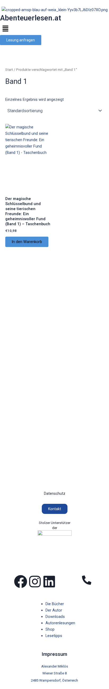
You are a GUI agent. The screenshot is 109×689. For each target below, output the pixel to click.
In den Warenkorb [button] (27, 241)
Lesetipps (54, 635)
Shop (50, 629)
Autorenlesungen (60, 623)
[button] (54, 29)
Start (9, 70)
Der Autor (54, 610)
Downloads (55, 616)
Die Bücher (55, 603)
